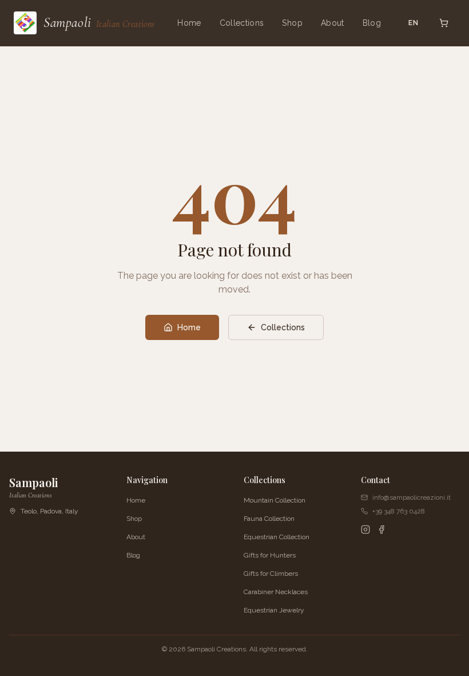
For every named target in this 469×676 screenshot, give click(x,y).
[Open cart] (443, 22)
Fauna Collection (269, 519)
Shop (292, 22)
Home (189, 22)
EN (413, 23)
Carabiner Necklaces (276, 592)
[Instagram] (365, 529)
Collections (242, 22)
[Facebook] (381, 529)
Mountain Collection (274, 500)
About (332, 22)
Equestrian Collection (276, 537)
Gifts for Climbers (271, 574)
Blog (372, 22)
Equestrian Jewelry (274, 610)
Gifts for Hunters (270, 555)
